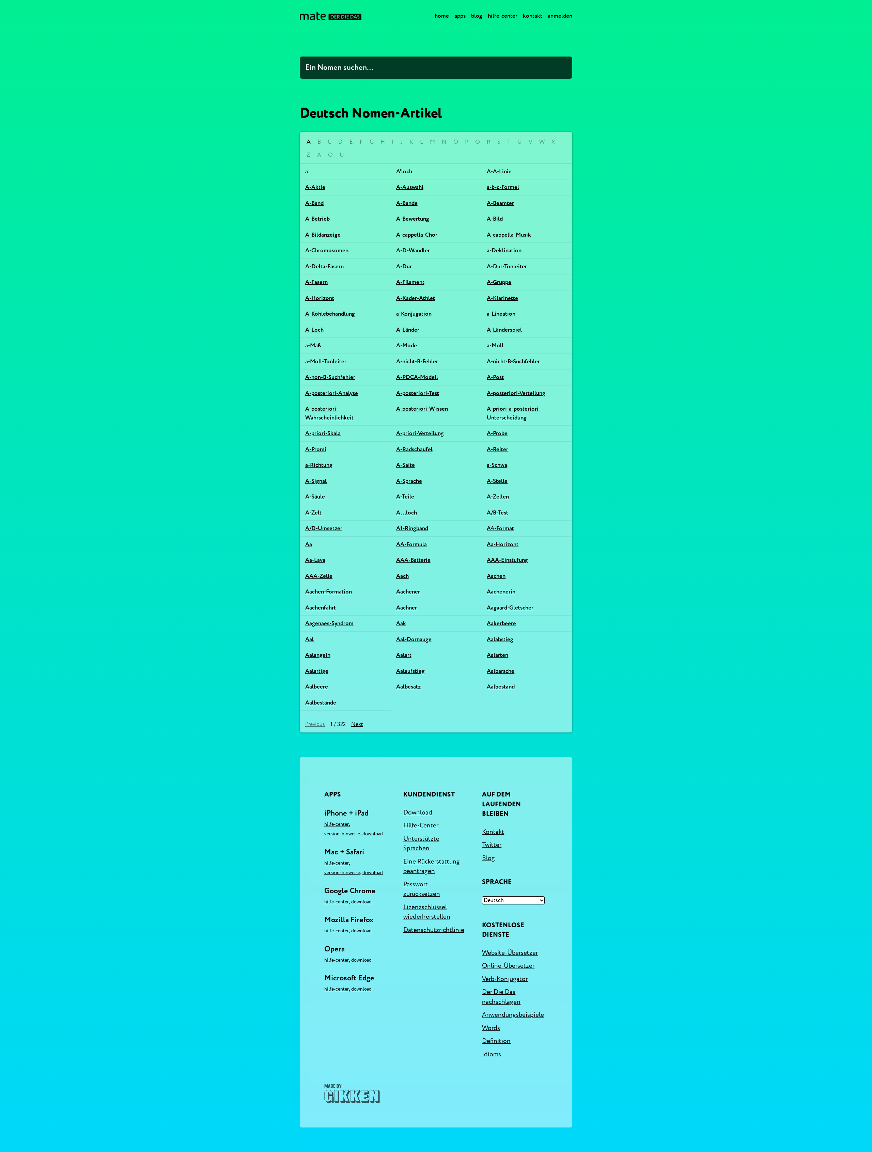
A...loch (406, 512)
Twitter (491, 845)
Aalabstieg (500, 639)
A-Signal (316, 481)
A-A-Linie (499, 171)
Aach (402, 576)
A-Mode (406, 345)
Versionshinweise (342, 834)
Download (372, 834)
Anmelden (560, 15)
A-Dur (404, 266)
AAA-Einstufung (507, 560)
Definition (496, 1041)
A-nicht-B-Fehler (417, 361)
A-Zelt (313, 512)
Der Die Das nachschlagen (501, 997)
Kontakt (532, 15)
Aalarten (497, 655)
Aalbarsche (500, 671)
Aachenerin (501, 591)
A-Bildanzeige (323, 234)
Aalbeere (316, 686)
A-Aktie (315, 187)
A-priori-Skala (323, 433)
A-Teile (405, 496)
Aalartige (316, 671)
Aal (309, 639)
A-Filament (410, 282)
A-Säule (315, 496)
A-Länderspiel (504, 329)
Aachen (496, 576)
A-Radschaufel (414, 449)
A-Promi (315, 449)
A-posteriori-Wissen (422, 408)
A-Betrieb (317, 218)
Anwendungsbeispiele (513, 1015)
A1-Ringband (412, 528)
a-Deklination (504, 250)
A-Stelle (497, 481)
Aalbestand (501, 686)
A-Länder (407, 329)
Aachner (406, 607)
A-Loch (314, 329)
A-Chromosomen (326, 250)
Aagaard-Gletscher (510, 607)
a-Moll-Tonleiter (325, 361)
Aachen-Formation (328, 591)
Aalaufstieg (410, 671)
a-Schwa (497, 465)
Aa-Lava (315, 560)
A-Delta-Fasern (324, 266)
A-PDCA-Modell (417, 377)
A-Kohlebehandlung (330, 313)
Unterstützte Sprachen (421, 844)
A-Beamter (500, 203)
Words (491, 1028)
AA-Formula (411, 544)
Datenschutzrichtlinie (433, 930)
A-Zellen (498, 496)
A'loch (404, 171)
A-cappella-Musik (509, 234)
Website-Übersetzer (510, 953)
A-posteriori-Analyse (331, 393)
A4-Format (500, 528)
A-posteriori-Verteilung (516, 393)
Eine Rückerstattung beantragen (431, 866)
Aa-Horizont (502, 544)
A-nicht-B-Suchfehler (513, 361)
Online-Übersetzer (508, 966)
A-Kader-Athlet (415, 298)
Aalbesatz (408, 686)
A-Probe (497, 433)
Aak (401, 623)
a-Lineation (501, 313)
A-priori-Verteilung (420, 433)
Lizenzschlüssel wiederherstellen (426, 912)
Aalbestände (320, 702)
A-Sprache (409, 481)
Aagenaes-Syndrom (329, 623)
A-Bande (407, 203)
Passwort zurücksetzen (421, 889)
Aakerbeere (501, 623)
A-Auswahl (409, 187)
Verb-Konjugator (505, 979)
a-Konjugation (414, 313)
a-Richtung (318, 465)
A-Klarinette (502, 298)
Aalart (403, 655)
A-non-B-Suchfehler (330, 377)
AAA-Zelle (318, 576)
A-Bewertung (412, 218)
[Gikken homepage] (352, 1093)
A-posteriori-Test (417, 393)
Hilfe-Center (502, 15)
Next (357, 724)
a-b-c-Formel (503, 187)
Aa (308, 544)
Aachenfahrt (320, 607)
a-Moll (495, 345)
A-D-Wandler (413, 250)
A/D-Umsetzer (323, 528)
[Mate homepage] (330, 16)
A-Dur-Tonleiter (507, 266)
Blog (476, 15)
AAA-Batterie (413, 560)
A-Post (495, 377)
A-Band (314, 203)
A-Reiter (497, 449)
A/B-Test (497, 512)
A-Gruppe (499, 282)
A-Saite (405, 465)
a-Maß (313, 345)
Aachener (408, 591)
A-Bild (495, 218)
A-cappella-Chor (416, 234)
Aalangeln (317, 655)
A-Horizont (319, 298)
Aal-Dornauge (414, 639)
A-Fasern (316, 282)
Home (442, 15)
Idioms (491, 1054)
